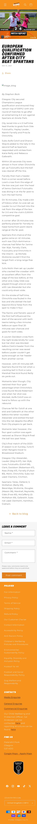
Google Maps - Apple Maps (18, 753)
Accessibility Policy (13, 630)
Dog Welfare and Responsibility (12, 682)
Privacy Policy (11, 597)
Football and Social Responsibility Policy (14, 673)
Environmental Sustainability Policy (14, 651)
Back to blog (20, 513)
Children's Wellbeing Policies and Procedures (16, 642)
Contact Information (14, 625)
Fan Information (12, 592)
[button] (5, 5)
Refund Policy (11, 614)
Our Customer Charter (15, 619)
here (18, 723)
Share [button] (8, 73)
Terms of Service (12, 603)
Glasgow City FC (21, 820)
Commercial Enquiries (15, 708)
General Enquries (13, 703)
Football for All (11, 666)
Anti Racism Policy (13, 636)
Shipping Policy (12, 608)
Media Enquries (12, 697)
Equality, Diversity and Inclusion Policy (15, 659)
